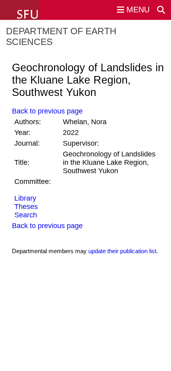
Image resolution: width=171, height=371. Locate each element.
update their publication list (122, 251)
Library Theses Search (26, 206)
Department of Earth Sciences (61, 36)
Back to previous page (47, 111)
